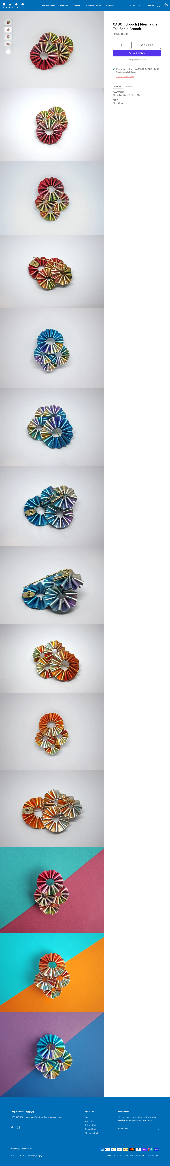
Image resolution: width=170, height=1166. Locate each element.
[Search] (159, 6)
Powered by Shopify (34, 1156)
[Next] (8, 52)
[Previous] (8, 15)
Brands (77, 5)
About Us (110, 5)
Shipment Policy (92, 1133)
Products (64, 5)
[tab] (119, 86)
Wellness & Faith (93, 5)
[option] (8, 23)
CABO (116, 19)
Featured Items (48, 5)
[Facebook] (12, 1127)
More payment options (137, 59)
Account (150, 5)
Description (118, 86)
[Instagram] (18, 1127)
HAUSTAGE (21, 1156)
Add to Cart (146, 45)
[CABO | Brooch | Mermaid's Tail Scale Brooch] (8, 22)
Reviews (129, 86)
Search (88, 1117)
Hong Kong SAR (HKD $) (20, 1149)
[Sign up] (158, 1128)
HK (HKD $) (135, 5)
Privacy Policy (91, 1125)
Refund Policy (91, 1129)
